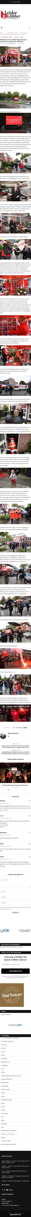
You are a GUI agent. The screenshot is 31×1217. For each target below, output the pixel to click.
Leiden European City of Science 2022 (11, 1075)
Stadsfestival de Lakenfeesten (9, 1130)
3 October (2, 72)
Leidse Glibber (10, 1213)
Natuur (3, 1096)
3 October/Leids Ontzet (11, 33)
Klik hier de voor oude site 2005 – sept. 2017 (11, 947)
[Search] (29, 27)
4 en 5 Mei (4, 1045)
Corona (3, 1051)
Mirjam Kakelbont (6, 1161)
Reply (29, 800)
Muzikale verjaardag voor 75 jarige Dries (18, 1181)
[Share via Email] (26, 727)
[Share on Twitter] (17, 727)
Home (1, 33)
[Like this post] (14, 727)
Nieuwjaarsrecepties (6, 1099)
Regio (2, 1120)
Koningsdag (4, 1065)
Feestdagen (4, 1058)
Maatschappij (4, 1086)
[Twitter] (13, 2)
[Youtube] (17, 2)
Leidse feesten (5, 1082)
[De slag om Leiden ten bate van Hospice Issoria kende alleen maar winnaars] (15, 773)
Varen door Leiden (6, 1141)
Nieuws (3, 1103)
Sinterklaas (4, 1124)
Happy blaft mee (5, 1062)
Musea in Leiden (5, 1089)
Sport (2, 1127)
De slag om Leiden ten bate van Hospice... (15, 785)
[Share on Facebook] (16, 727)
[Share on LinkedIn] (21, 727)
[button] (1, 776)
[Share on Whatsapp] (22, 727)
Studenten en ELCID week (8, 1134)
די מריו (2, 816)
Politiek (3, 1110)
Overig (3, 1106)
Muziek (3, 1093)
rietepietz (3, 833)
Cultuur (3, 1055)
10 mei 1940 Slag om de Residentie (10, 1038)
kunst (2, 1069)
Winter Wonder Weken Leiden (8, 1144)
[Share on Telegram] (24, 727)
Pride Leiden (4, 1113)
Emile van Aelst (11, 43)
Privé (2, 1117)
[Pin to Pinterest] (19, 727)
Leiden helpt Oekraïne (6, 1079)
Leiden (3, 1072)
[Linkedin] (15, 2)
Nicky (2, 857)
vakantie (3, 1137)
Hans (2, 844)
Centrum (3, 1048)
